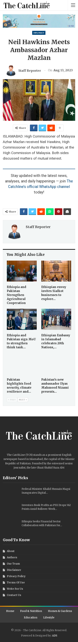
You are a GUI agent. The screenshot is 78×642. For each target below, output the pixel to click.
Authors (12, 557)
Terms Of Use (16, 582)
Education (30, 617)
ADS (54, 635)
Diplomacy (39, 33)
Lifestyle (48, 617)
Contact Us (14, 595)
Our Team (13, 563)
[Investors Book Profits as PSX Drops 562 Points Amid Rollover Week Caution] (11, 509)
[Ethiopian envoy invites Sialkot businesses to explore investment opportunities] (56, 271)
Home (10, 611)
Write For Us (15, 588)
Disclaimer (14, 570)
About (11, 551)
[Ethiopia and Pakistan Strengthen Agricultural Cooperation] (22, 271)
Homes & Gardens (60, 611)
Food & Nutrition (31, 611)
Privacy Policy (16, 576)
